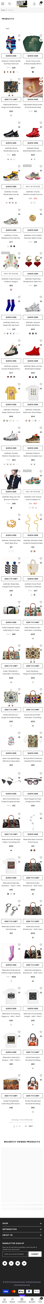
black (8, 159)
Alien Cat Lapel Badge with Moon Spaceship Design (11, 759)
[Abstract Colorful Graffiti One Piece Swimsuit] (11, 44)
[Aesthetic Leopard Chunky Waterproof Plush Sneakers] (11, 349)
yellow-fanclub (13, 420)
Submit (35, 1254)
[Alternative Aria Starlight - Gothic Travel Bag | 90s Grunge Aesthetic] (11, 822)
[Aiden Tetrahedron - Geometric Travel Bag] (11, 654)
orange (33, 508)
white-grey (34, 159)
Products (11, 10)
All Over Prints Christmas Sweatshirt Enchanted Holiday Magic (33, 759)
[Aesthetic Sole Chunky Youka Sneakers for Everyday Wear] (33, 479)
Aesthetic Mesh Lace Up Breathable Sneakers (33, 367)
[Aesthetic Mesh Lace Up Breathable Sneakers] (33, 349)
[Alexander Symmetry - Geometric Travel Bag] (33, 697)
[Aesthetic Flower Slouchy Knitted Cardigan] (11, 261)
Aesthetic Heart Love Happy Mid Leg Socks (11, 323)
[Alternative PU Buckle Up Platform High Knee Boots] (11, 953)
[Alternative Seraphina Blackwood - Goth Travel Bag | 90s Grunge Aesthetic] (33, 953)
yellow (6, 202)
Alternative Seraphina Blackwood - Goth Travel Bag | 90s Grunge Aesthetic (33, 971)
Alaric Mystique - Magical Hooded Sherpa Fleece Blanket (32, 672)
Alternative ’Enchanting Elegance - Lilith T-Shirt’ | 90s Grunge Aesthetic (11, 1015)
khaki (29, 420)
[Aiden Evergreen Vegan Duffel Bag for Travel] (11, 610)
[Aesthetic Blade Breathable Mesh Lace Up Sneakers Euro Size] (33, 131)
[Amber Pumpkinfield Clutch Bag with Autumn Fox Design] (11, 1083)
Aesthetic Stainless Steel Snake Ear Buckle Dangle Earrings (32, 541)
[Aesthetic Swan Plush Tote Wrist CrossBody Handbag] (33, 566)
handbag (31, 595)
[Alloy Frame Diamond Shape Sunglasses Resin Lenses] (11, 781)
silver (12, 551)
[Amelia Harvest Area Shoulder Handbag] (33, 1083)
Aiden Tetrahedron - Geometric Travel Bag (11, 672)
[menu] (2, 3)
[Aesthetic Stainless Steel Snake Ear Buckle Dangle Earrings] (33, 523)
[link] (22, 1204)
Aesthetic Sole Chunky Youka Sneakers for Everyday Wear (32, 498)
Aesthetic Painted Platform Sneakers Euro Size (11, 454)
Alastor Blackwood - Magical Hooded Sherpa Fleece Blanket (11, 716)
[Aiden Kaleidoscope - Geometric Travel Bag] (33, 610)
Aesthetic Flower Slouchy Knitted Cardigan (11, 280)
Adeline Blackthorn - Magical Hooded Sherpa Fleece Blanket (11, 106)
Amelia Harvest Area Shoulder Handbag (33, 1102)
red (13, 72)
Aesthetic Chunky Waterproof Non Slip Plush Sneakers (11, 236)
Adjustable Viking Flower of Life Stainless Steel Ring (33, 106)
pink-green (13, 333)
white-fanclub (10, 420)
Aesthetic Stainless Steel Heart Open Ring (11, 541)
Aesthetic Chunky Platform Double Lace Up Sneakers (33, 193)
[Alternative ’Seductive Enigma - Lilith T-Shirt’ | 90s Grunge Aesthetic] (11, 1040)
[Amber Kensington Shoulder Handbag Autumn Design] (33, 1040)
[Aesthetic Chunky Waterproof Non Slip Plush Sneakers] (11, 218)
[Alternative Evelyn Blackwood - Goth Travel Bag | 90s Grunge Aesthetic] (33, 865)
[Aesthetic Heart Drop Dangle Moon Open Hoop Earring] (33, 261)
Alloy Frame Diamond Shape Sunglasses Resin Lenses (11, 800)
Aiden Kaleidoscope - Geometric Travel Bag (32, 629)
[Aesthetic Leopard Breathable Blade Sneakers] (33, 305)
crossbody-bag (34, 595)
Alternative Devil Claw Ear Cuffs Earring (33, 840)
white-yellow (4, 333)
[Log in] (34, 3)
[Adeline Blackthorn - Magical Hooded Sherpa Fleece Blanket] (11, 87)
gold (9, 551)
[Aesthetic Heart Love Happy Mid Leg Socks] (11, 305)
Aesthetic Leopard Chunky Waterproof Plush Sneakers (11, 367)
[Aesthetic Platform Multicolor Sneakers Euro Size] (33, 436)
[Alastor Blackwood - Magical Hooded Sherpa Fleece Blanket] (11, 697)
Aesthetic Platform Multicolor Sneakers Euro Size (33, 454)
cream (11, 115)
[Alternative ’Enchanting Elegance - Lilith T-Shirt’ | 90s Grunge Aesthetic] (11, 996)
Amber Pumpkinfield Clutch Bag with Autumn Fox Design (11, 1102)
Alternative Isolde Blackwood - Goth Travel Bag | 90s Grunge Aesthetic (33, 928)
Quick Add (11, 56)
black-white (11, 246)
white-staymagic (7, 420)
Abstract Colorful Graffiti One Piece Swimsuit (11, 62)
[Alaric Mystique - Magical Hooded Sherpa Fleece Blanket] (33, 654)
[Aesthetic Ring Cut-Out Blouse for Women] (11, 479)
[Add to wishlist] (19, 35)
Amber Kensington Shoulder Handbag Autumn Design (32, 1058)
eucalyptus (14, 894)
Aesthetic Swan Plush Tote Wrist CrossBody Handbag (33, 585)
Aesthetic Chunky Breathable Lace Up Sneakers (11, 193)
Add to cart (11, 99)
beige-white (8, 246)
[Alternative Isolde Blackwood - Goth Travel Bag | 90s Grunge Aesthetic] (33, 909)
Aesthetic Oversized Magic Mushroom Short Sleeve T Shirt (11, 411)
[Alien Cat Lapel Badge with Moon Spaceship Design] (11, 741)
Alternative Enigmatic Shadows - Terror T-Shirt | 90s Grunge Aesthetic (11, 884)
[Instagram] (4, 1263)
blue (7, 72)
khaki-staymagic (4, 420)
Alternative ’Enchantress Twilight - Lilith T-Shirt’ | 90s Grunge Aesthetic (33, 1015)
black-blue (10, 464)
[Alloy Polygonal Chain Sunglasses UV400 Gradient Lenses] (33, 781)
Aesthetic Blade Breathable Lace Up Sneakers (11, 149)
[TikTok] (17, 1263)
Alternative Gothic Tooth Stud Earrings (11, 928)
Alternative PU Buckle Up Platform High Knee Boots (11, 971)
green (10, 72)
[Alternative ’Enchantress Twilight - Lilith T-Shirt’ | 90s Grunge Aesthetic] (33, 996)
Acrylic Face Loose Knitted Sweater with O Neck (32, 62)
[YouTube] (24, 1263)
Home (3, 10)
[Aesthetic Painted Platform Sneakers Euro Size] (11, 436)
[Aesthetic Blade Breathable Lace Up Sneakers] (11, 131)
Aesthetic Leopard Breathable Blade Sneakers (33, 324)
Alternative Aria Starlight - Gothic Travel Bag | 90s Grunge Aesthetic (11, 840)
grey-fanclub (35, 420)
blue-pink (10, 333)
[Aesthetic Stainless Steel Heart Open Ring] (11, 523)
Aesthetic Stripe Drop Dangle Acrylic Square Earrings (11, 585)
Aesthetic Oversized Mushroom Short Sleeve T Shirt (33, 411)
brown (33, 638)
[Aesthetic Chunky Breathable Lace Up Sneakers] (11, 174)
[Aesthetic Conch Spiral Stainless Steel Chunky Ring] (33, 218)
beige (4, 72)
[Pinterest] (11, 1263)
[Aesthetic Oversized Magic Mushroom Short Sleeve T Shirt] (11, 392)
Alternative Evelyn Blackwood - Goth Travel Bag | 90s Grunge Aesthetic (33, 884)
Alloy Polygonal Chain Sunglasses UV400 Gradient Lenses (32, 800)
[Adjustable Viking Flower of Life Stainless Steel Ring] (33, 87)
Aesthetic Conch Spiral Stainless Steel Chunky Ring (33, 236)
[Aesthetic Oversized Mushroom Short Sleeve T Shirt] (33, 392)
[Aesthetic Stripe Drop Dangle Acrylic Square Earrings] (11, 566)
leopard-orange (31, 464)
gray (36, 377)
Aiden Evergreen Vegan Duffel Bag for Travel (11, 629)
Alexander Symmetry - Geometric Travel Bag (33, 716)
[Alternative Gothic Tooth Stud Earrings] (11, 909)
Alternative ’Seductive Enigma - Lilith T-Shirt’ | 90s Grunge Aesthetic (11, 1058)
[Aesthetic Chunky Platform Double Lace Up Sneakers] (33, 174)
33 (26, 1126)
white (14, 159)
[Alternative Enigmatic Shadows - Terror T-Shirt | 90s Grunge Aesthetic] (11, 865)
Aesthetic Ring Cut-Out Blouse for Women (11, 498)
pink (31, 202)
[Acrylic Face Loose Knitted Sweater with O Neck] (33, 44)
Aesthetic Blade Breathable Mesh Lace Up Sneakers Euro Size (33, 149)
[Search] (9, 3)
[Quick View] (19, 40)
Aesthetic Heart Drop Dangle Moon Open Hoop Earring (32, 280)
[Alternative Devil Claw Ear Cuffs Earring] (33, 822)
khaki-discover (26, 420)
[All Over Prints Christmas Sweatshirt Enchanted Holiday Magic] (33, 741)
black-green (7, 333)
